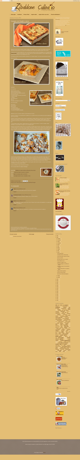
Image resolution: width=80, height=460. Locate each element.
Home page (13, 14)
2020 (57, 285)
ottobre (58, 241)
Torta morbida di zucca (60, 260)
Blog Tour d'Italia (64, 309)
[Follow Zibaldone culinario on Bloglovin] (60, 110)
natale (62, 331)
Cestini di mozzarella (64, 372)
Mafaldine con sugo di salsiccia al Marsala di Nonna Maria (26, 170)
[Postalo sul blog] (24, 181)
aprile (58, 250)
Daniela (15, 200)
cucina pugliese (59, 320)
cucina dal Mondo (64, 316)
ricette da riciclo (67, 341)
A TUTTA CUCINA (59, 356)
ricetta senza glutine (63, 338)
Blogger (44, 452)
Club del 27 (65, 312)
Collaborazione (58, 313)
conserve (68, 313)
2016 (57, 291)
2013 (57, 295)
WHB (60, 351)
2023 (57, 280)
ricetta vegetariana (65, 340)
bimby (69, 308)
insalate (65, 327)
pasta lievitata (65, 333)
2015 (57, 292)
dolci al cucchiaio (64, 324)
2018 (57, 288)
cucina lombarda (58, 318)
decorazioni (57, 323)
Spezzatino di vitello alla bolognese (62, 273)
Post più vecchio (49, 234)
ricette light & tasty (61, 344)
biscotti (59, 309)
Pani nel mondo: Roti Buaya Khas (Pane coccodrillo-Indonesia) (64, 366)
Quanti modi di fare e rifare (61, 364)
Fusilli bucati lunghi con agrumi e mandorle (21, 172)
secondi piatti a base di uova (64, 348)
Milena (15, 207)
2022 (57, 282)
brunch (69, 309)
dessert (61, 323)
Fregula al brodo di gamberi (61, 270)
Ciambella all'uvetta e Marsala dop (62, 254)
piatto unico (21, 182)
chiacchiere (63, 311)
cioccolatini (57, 312)
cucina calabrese (62, 315)
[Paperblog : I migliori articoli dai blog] (58, 394)
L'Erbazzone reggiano (63, 177)
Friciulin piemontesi (60, 253)
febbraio (58, 275)
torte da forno (67, 349)
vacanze (64, 350)
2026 (57, 235)
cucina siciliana (60, 321)
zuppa (64, 351)
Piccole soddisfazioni (55, 14)
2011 (57, 298)
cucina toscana (59, 322)
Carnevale (57, 311)
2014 (57, 294)
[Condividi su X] (25, 181)
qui (65, 25)
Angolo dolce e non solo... (44, 14)
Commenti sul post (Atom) (17, 236)
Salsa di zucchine (60, 257)
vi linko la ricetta (14, 53)
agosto (58, 244)
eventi (61, 325)
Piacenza (57, 335)
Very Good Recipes (59, 211)
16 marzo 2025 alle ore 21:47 (21, 200)
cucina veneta (66, 322)
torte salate (59, 350)
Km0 (69, 327)
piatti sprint (63, 335)
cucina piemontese (67, 319)
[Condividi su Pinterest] (27, 181)
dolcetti (67, 323)
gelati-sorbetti (66, 326)
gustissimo (57, 327)
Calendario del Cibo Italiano (63, 310)
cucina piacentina (59, 319)
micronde (62, 330)
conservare (63, 313)
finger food (66, 325)
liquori (63, 328)
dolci (56, 324)
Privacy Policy (26, 14)
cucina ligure (67, 317)
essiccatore (57, 325)
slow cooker (62, 349)
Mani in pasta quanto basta (61, 371)
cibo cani (68, 311)
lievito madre (59, 328)
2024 (57, 279)
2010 (57, 300)
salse (64, 345)
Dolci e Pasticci (59, 379)
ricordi (61, 345)
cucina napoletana (66, 318)
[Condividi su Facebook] (26, 181)
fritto (61, 326)
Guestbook (19, 14)
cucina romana (65, 320)
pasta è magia (16, 182)
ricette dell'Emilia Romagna (31, 182)
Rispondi (15, 191)
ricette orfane (57, 345)
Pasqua (67, 332)
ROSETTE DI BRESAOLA (65, 380)
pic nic (66, 336)
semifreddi (57, 349)
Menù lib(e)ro (58, 329)
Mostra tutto (68, 391)
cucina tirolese (67, 321)
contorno (58, 314)
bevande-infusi (63, 308)
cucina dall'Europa (59, 317)
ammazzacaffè (65, 306)
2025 (57, 237)
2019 (57, 286)
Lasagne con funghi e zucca (61, 262)
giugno (58, 247)
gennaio (58, 277)
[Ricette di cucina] (59, 420)
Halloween (61, 327)
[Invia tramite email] (23, 181)
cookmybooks (65, 314)
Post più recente (13, 234)
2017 (57, 289)
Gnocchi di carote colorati (61, 272)
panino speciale (61, 332)
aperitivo (64, 307)
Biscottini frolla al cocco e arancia (62, 259)
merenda (63, 329)
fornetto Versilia (58, 326)
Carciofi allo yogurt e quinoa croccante (63, 256)
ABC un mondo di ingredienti (62, 305)
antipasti (58, 307)
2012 (57, 297)
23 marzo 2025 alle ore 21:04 (20, 207)
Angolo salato (34, 14)
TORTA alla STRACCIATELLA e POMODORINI (64, 358)
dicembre (59, 238)
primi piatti (24, 182)
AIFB (57, 387)
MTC (67, 330)
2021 (57, 283)
